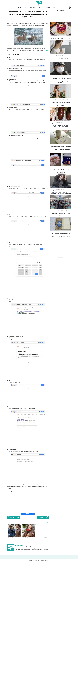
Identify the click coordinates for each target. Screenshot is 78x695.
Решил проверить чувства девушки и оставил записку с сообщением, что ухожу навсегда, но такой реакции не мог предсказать (61, 148)
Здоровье (47, 7)
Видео (53, 7)
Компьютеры (28, 20)
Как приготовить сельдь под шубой (60, 38)
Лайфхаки (34, 20)
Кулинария (32, 7)
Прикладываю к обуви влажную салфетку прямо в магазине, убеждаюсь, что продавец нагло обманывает (60, 126)
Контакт (31, 557)
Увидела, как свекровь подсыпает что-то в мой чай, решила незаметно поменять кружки (60, 58)
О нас (27, 557)
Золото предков (60, 167)
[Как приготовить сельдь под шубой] (60, 29)
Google (47, 50)
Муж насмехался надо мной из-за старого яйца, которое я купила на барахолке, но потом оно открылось (60, 235)
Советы (25, 7)
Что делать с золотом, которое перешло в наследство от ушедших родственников (60, 171)
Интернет (22, 20)
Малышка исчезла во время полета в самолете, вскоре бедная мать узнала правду (61, 213)
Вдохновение (40, 7)
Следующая (42, 517)
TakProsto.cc (33, 560)
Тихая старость (60, 76)
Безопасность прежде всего (61, 210)
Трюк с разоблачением (60, 122)
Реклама (36, 557)
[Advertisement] (28, 93)
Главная (20, 7)
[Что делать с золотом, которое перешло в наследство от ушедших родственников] (60, 160)
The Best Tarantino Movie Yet (14, 537)
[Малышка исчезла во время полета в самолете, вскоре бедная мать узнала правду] (60, 202)
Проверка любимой (61, 145)
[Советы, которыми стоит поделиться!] (39, 2)
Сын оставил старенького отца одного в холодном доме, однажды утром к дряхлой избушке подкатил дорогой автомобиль (61, 80)
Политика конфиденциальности (46, 557)
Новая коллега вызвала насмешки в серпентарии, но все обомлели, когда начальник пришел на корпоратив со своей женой (60, 103)
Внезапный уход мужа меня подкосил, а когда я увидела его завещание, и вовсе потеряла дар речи (61, 192)
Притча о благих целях (60, 55)
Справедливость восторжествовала (60, 99)
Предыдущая (14, 517)
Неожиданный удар (60, 189)
